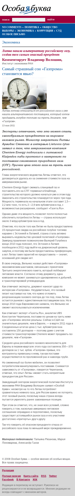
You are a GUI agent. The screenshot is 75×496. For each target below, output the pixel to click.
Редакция (8, 470)
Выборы (8, 30)
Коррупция (45, 30)
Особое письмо (13, 34)
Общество (49, 27)
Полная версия (11, 476)
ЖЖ (35, 479)
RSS (43, 476)
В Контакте (23, 479)
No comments (11, 27)
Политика (32, 27)
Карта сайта (31, 476)
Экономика (25, 30)
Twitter (53, 476)
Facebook (8, 479)
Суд (58, 30)
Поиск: (6, 19)
